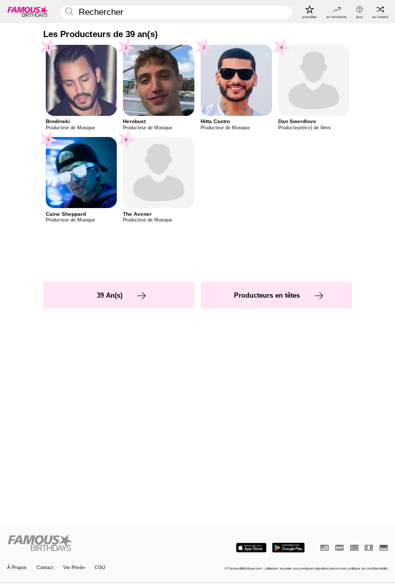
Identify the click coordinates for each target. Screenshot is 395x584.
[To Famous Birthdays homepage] (28, 11)
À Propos (17, 567)
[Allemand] (384, 548)
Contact (45, 567)
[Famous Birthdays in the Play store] (288, 548)
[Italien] (369, 548)
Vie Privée (74, 567)
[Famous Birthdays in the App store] (251, 548)
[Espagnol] (339, 548)
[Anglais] (324, 548)
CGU (100, 567)
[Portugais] (354, 548)
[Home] (100, 543)
